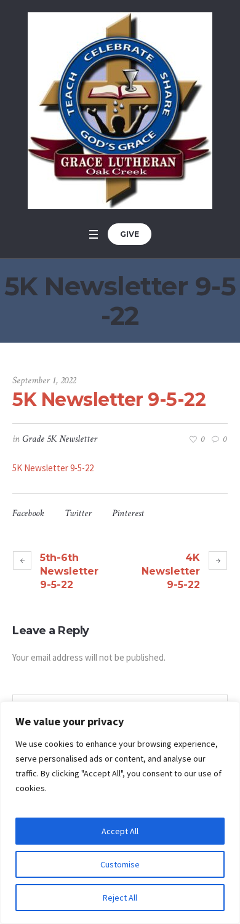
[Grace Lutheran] (120, 110)
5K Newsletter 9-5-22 (53, 468)
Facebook (28, 513)
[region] (120, 812)
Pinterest (128, 513)
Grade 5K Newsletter (59, 438)
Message (25, 684)
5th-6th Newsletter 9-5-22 (69, 571)
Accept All (120, 831)
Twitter (78, 513)
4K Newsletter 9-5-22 (171, 571)
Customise (120, 864)
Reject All (120, 897)
